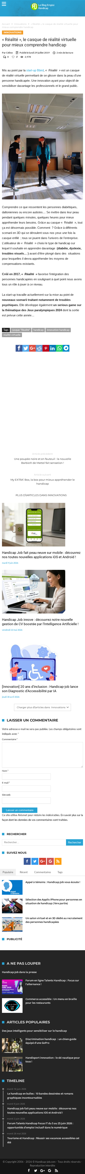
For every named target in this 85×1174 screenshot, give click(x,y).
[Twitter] (34, 861)
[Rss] (58, 861)
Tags (60, 872)
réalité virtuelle (12, 334)
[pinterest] (45, 348)
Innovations (20, 24)
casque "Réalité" (21, 329)
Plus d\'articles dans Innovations (41, 495)
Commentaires (42, 872)
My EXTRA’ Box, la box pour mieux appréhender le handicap (42, 479)
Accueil (6, 24)
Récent (24, 872)
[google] (32, 348)
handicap (38, 329)
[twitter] (25, 348)
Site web (6, 794)
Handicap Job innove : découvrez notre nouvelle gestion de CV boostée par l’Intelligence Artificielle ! (40, 622)
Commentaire (10, 739)
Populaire (8, 872)
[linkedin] (52, 348)
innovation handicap (58, 329)
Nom (5, 770)
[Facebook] (27, 861)
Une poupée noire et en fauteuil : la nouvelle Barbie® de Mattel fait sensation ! (42, 458)
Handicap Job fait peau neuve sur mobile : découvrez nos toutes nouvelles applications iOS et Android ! (41, 555)
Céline (9, 52)
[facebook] (19, 348)
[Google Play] (50, 861)
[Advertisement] (42, 402)
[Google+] (42, 861)
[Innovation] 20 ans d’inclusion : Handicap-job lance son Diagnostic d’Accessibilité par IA (40, 689)
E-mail (6, 782)
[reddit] (39, 348)
